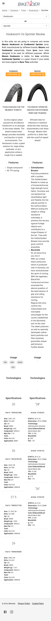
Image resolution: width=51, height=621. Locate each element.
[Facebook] (5, 612)
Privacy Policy (24, 603)
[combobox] (25, 16)
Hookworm (13, 71)
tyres (23, 10)
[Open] (46, 16)
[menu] (3, 3)
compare (14, 10)
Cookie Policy (38, 603)
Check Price (12, 74)
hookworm (33, 10)
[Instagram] (11, 612)
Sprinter (37, 71)
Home (4, 10)
